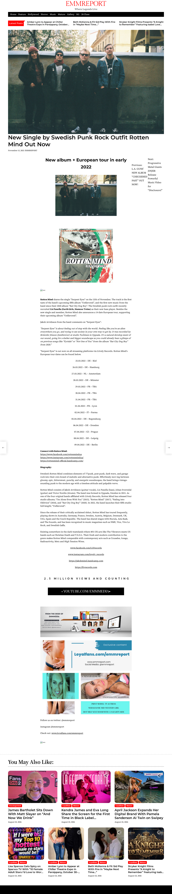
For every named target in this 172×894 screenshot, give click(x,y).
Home (13, 14)
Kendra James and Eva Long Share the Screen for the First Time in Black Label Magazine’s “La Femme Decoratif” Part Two (85, 817)
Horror (44, 14)
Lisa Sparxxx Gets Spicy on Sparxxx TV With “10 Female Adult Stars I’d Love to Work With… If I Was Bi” (25, 871)
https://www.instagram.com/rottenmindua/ (61, 457)
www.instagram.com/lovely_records (86, 554)
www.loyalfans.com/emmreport (67, 733)
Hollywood (33, 14)
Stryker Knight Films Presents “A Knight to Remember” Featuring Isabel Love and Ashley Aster (141, 24)
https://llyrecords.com (86, 567)
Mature (61, 14)
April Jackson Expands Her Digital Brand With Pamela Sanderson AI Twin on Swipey (139, 814)
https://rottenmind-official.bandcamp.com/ (61, 460)
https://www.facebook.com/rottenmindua (61, 454)
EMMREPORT (31, 150)
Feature (22, 14)
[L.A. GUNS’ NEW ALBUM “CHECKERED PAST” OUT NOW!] (3, 448)
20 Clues (85, 14)
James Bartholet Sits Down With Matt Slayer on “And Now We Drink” (30, 814)
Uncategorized (15, 806)
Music (53, 14)
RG (77, 14)
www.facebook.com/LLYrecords (86, 547)
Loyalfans (66, 806)
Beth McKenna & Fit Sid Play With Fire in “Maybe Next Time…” (94, 23)
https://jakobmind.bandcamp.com (86, 560)
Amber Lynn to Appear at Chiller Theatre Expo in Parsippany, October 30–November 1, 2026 (47, 24)
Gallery (70, 14)
